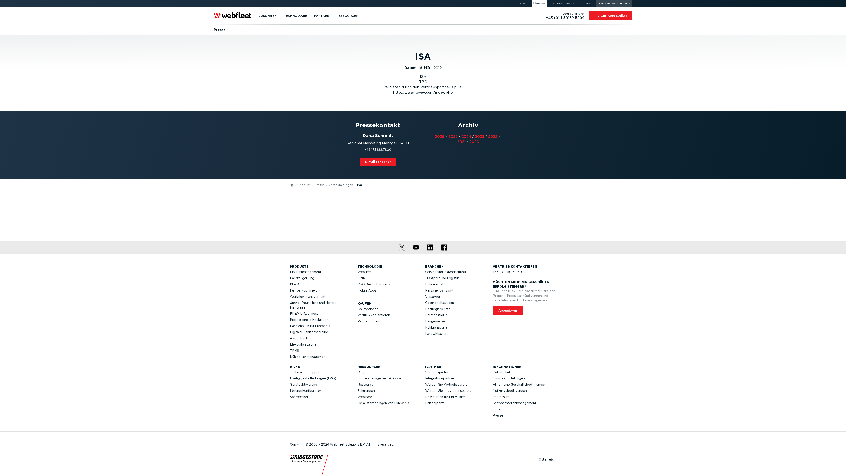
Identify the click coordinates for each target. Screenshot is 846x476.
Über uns (304, 185)
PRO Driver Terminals (374, 284)
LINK (361, 278)
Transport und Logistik (442, 278)
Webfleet (365, 272)
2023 (479, 136)
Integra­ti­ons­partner (439, 378)
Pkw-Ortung (299, 284)
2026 (439, 136)
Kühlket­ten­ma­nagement (308, 357)
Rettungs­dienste (438, 309)
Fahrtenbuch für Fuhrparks (310, 326)
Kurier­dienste (435, 284)
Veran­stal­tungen (340, 185)
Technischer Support (305, 372)
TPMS (294, 350)
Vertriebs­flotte (436, 315)
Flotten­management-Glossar (379, 378)
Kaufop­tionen (368, 309)
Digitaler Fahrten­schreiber (309, 332)
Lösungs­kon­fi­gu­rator (305, 390)
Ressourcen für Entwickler (445, 397)
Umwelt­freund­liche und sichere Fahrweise (313, 305)
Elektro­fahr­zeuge (303, 344)
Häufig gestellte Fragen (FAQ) (313, 378)
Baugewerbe (435, 321)
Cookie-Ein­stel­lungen (509, 378)
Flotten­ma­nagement (305, 272)
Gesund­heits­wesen (439, 303)
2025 (453, 136)
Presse (319, 185)
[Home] (292, 184)
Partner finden (368, 321)
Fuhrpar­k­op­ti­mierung (305, 290)
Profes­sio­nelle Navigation (309, 320)
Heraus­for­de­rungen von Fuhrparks (383, 403)
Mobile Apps (367, 290)
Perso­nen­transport (439, 290)
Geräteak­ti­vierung (303, 384)
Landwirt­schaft (436, 333)
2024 (466, 136)
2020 (474, 142)
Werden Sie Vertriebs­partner (447, 384)
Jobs (496, 409)
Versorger (432, 296)
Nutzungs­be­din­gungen (510, 390)
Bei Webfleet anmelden (614, 3)
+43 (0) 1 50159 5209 (509, 272)
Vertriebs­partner (437, 372)
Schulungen (366, 390)
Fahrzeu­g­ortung (302, 278)
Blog (361, 372)
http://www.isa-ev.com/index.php (423, 92)
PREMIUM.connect (304, 313)
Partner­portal (435, 403)
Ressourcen (366, 384)
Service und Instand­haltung (445, 272)
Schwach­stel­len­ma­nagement (514, 403)
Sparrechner (299, 397)
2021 (461, 142)
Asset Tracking (301, 338)
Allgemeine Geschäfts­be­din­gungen (519, 384)
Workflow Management (307, 296)
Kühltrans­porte (436, 327)
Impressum (501, 397)
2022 (492, 136)
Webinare (365, 397)
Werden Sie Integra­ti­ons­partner (449, 390)
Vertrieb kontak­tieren (374, 315)
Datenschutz (502, 372)
